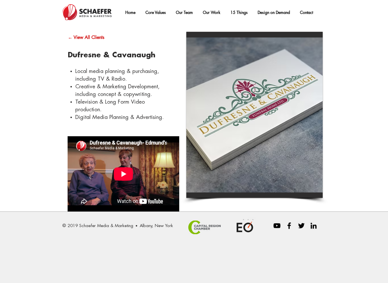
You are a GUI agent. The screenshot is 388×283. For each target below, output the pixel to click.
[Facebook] (289, 225)
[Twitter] (301, 225)
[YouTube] (277, 225)
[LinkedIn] (313, 225)
